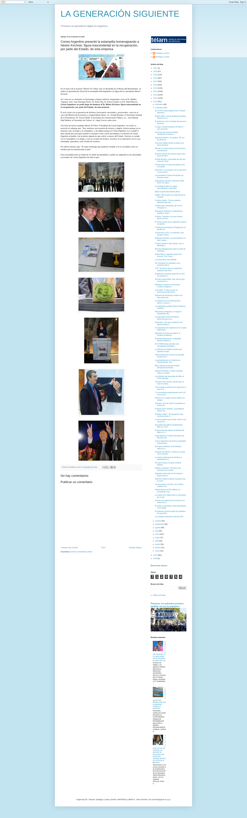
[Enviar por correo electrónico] (103, 467)
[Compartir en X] (109, 467)
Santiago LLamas (162, 53)
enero (157, 551)
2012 (155, 98)
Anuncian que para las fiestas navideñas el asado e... (166, 133)
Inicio (103, 548)
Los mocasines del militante (166, 260)
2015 (155, 88)
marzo (158, 544)
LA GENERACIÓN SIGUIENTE (120, 14)
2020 (155, 71)
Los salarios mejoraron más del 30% (169, 517)
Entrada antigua (135, 548)
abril (157, 541)
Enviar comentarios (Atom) (82, 552)
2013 (155, 95)
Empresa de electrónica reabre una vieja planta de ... (168, 296)
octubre (158, 521)
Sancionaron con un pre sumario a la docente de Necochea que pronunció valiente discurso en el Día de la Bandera (159, 749)
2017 (155, 81)
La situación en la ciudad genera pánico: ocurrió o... (167, 302)
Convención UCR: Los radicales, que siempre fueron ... (169, 234)
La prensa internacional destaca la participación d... (168, 458)
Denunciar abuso (159, 565)
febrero (158, 548)
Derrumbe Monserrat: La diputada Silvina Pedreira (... (168, 340)
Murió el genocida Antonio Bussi (167, 192)
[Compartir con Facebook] (111, 467)
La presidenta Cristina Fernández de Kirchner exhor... (169, 176)
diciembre (159, 104)
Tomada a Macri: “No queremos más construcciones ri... (169, 415)
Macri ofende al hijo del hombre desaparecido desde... (167, 367)
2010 (155, 555)
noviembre (159, 108)
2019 (155, 75)
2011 (155, 102)
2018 (155, 78)
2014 (155, 91)
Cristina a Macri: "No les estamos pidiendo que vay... (168, 201)
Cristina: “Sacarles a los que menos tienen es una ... (169, 218)
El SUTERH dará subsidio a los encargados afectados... (167, 345)
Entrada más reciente (69, 548)
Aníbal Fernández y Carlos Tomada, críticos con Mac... (169, 372)
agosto (158, 528)
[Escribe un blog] (106, 467)
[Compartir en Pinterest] (114, 467)
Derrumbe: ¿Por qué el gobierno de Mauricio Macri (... (169, 323)
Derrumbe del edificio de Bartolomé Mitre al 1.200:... (169, 426)
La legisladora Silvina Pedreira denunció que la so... (167, 318)
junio (157, 534)
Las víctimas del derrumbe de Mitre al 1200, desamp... (169, 377)
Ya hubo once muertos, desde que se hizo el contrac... (169, 383)
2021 (155, 68)
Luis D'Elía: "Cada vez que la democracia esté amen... (166, 291)
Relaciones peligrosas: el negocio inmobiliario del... (168, 313)
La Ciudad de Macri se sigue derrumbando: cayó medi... (166, 187)
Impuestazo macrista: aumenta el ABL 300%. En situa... (169, 182)
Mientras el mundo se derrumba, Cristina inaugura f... (167, 286)
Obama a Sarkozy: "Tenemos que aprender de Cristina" (168, 469)
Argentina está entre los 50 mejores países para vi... (169, 474)
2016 (155, 85)
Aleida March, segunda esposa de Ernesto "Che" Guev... (168, 255)
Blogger (168, 800)
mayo (157, 538)
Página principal (159, 595)
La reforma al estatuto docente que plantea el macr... (168, 350)
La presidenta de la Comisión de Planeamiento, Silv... (167, 361)
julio (157, 531)
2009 (155, 558)
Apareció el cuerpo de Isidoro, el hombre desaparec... (167, 334)
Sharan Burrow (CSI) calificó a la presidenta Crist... (167, 491)
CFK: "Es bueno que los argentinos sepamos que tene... (168, 269)
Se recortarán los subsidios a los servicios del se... (167, 264)
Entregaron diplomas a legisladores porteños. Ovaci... (169, 212)
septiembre (159, 524)
